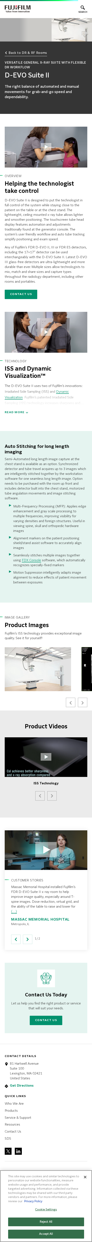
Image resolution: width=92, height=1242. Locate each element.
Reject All (46, 1222)
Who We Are (14, 1103)
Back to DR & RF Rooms (27, 53)
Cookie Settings (46, 1209)
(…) (14, 911)
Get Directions (22, 1085)
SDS (8, 1138)
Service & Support (18, 1117)
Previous (70, 702)
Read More (15, 412)
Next (82, 702)
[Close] (85, 1177)
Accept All (46, 1234)
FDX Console (31, 560)
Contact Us (21, 294)
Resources (12, 1124)
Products (11, 1110)
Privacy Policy (33, 1201)
